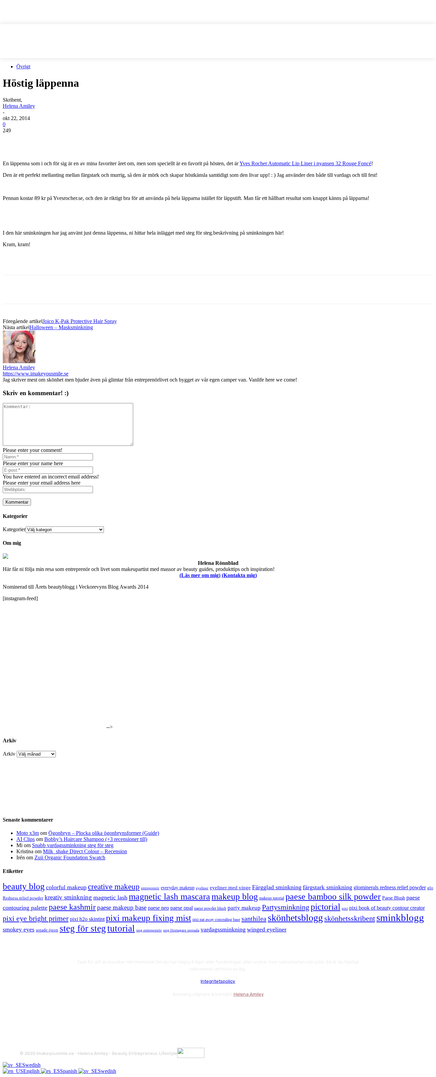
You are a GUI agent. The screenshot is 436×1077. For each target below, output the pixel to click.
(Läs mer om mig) (200, 575)
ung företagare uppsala (181, 930)
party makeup (244, 908)
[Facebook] (14, 141)
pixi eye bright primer (35, 918)
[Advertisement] (82, 263)
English (32, 1071)
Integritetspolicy (218, 981)
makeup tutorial (271, 898)
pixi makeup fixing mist (148, 918)
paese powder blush (210, 908)
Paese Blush (393, 898)
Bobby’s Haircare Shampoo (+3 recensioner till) (95, 839)
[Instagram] (44, 1011)
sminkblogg (400, 917)
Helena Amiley (19, 106)
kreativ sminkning (68, 897)
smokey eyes (18, 929)
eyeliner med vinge (230, 887)
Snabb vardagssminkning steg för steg (72, 845)
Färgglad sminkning (276, 887)
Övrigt (23, 66)
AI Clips (25, 839)
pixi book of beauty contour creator (387, 908)
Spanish (69, 1071)
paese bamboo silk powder (333, 897)
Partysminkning (285, 907)
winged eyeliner (266, 929)
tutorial (121, 928)
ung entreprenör (149, 930)
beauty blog (24, 886)
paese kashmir (72, 907)
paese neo (158, 908)
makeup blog (235, 897)
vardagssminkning (223, 929)
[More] (137, 141)
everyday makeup (177, 887)
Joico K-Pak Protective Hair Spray (80, 321)
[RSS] (81, 1011)
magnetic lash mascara (169, 897)
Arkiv (9, 754)
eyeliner (202, 888)
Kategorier (14, 529)
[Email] (87, 141)
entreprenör (150, 888)
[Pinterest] (63, 141)
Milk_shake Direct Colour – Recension (85, 851)
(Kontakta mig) (239, 575)
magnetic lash (110, 897)
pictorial (325, 907)
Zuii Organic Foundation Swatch (69, 857)
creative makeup (114, 886)
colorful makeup (66, 887)
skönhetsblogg (295, 917)
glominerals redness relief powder (390, 887)
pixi (345, 908)
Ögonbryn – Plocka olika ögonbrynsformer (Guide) (103, 833)
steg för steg (83, 928)
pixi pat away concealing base (216, 919)
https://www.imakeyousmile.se (35, 373)
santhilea (254, 918)
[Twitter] (38, 141)
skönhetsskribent (349, 918)
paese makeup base (121, 907)
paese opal (181, 908)
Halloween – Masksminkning (61, 327)
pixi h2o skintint (87, 919)
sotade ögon (47, 930)
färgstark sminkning (327, 887)
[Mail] (62, 1011)
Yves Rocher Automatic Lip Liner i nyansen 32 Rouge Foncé (305, 163)
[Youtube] (99, 1011)
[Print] (112, 141)
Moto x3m (27, 833)
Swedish (31, 1065)
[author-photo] (19, 361)
